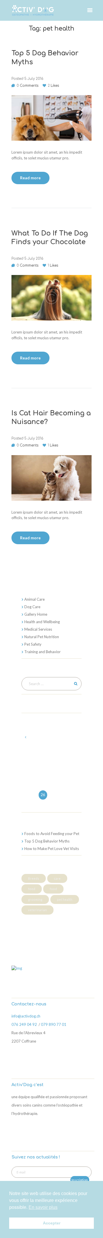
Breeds (33, 878)
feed (31, 889)
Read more (30, 177)
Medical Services (38, 629)
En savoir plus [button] (43, 1207)
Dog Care (32, 606)
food (53, 889)
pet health (64, 899)
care (57, 878)
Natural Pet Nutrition (41, 636)
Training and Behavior (42, 651)
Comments (27, 86)
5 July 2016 (33, 79)
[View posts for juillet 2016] (26, 737)
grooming (35, 899)
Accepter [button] (51, 1223)
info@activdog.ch (25, 1016)
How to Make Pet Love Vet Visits (51, 848)
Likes (53, 86)
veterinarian (37, 910)
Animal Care (34, 599)
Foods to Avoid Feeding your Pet (51, 833)
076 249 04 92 (24, 1024)
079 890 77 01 (54, 1024)
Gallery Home (35, 614)
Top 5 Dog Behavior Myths (47, 841)
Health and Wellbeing (42, 621)
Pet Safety (32, 644)
